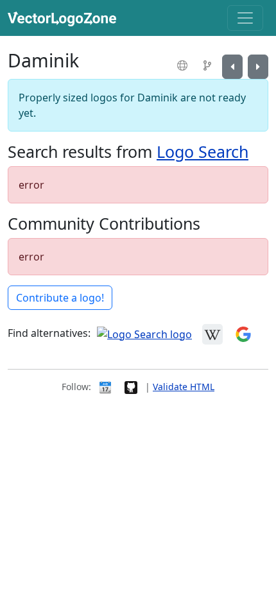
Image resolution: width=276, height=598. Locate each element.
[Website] (184, 65)
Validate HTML (183, 386)
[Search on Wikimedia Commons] (212, 333)
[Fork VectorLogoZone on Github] (130, 386)
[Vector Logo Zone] (64, 18)
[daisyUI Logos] (232, 67)
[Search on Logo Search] (144, 333)
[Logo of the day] (105, 386)
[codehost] (209, 65)
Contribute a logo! (60, 298)
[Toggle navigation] (245, 18)
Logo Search (202, 151)
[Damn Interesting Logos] (258, 67)
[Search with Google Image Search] (243, 333)
